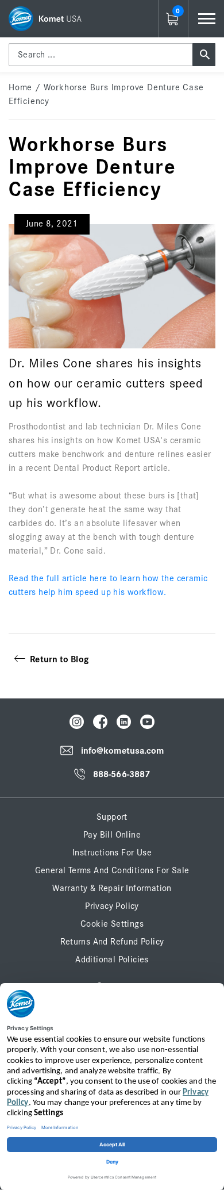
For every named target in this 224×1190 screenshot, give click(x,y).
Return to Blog (56, 659)
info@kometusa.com (122, 750)
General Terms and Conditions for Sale (112, 870)
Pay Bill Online (112, 834)
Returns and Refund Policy (112, 941)
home (20, 87)
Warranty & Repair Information (112, 888)
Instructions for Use (112, 852)
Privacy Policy (112, 906)
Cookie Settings (112, 923)
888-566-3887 (121, 775)
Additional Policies (112, 959)
